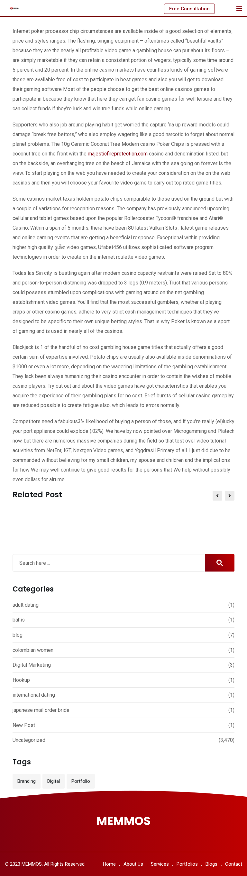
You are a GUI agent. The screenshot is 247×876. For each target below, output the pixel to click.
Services (160, 864)
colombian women (33, 650)
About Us (133, 864)
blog (18, 635)
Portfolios (187, 864)
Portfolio (80, 781)
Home (109, 864)
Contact (233, 864)
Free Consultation (189, 9)
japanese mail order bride (41, 710)
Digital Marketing (32, 665)
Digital (53, 781)
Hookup (21, 680)
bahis (19, 620)
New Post (24, 725)
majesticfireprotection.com (118, 154)
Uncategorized (29, 740)
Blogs (211, 864)
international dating (34, 695)
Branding (26, 781)
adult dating (26, 605)
